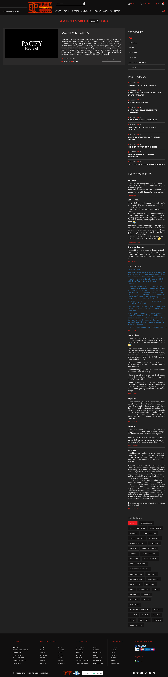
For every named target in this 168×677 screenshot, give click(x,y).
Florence (134, 599)
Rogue (145, 615)
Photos (60, 655)
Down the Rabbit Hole (139, 610)
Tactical (157, 620)
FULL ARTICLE (111, 59)
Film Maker (134, 605)
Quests (75, 11)
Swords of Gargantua (139, 569)
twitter (113, 658)
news (131, 48)
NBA (131, 589)
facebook (114, 655)
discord (114, 647)
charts (132, 57)
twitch (113, 652)
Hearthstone (155, 528)
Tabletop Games (136, 538)
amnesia (133, 548)
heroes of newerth (138, 564)
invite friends (97, 658)
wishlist (95, 655)
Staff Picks (61, 663)
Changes (146, 594)
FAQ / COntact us (18, 658)
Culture (157, 610)
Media (117, 11)
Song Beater (153, 579)
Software (43, 663)
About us (16, 647)
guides (132, 67)
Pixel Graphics (136, 574)
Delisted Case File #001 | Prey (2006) (146, 164)
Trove (42, 650)
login (133, 3)
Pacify (93, 21)
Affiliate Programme (19, 660)
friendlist (79, 658)
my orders (96, 650)
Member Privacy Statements (142, 147)
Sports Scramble (150, 553)
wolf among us (150, 559)
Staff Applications (138, 102)
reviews (133, 43)
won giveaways (98, 663)
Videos (60, 652)
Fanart (60, 658)
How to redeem (18, 655)
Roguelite (154, 543)
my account (79, 650)
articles (133, 53)
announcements (137, 62)
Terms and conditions (20, 650)
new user (146, 3)
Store (58, 11)
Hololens (134, 559)
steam (113, 660)
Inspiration (143, 589)
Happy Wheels (135, 625)
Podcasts (61, 650)
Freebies (60, 660)
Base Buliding (146, 523)
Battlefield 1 (135, 584)
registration (80, 647)
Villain (146, 599)
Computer (144, 620)
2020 (155, 589)
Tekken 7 (133, 553)
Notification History (82, 660)
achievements (80, 652)
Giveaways (86, 11)
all (130, 38)
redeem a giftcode (82, 663)
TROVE (66, 11)
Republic (133, 594)
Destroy (133, 533)
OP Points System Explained (142, 120)
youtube (113, 650)
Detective (152, 574)
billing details (97, 652)
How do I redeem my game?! (142, 85)
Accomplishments (137, 528)
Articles (107, 11)
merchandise (115, 663)
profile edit (97, 660)
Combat (133, 615)
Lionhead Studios (137, 543)
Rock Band (150, 584)
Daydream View (136, 579)
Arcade (97, 11)
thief (132, 620)
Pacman (156, 615)
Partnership (17, 663)
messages (79, 655)
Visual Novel (154, 538)
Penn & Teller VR (149, 533)
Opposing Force (149, 548)
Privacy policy (17, 652)
